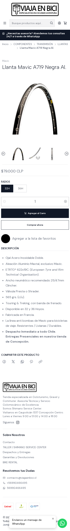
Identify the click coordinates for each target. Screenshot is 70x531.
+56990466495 (17, 483)
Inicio (5, 44)
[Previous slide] (4, 154)
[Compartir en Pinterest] (31, 362)
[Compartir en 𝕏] (13, 362)
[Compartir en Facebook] (4, 362)
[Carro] (65, 23)
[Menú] (4, 23)
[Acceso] (59, 23)
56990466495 (16, 488)
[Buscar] (51, 23)
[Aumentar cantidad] (65, 201)
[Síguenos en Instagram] (18, 422)
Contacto (9, 442)
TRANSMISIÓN (45, 44)
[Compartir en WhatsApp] (22, 362)
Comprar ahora (35, 225)
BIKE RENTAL (10, 462)
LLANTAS (63, 44)
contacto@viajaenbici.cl (21, 477)
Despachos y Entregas (16, 452)
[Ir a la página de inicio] (35, 9)
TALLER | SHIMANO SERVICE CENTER (24, 447)
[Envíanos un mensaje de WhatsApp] (62, 523)
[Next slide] (66, 154)
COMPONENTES (22, 44)
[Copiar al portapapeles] (40, 362)
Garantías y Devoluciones (18, 457)
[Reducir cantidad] (4, 201)
